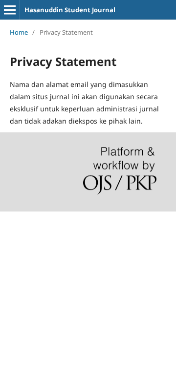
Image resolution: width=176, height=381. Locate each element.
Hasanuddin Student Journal (69, 9)
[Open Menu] (10, 10)
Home (19, 32)
